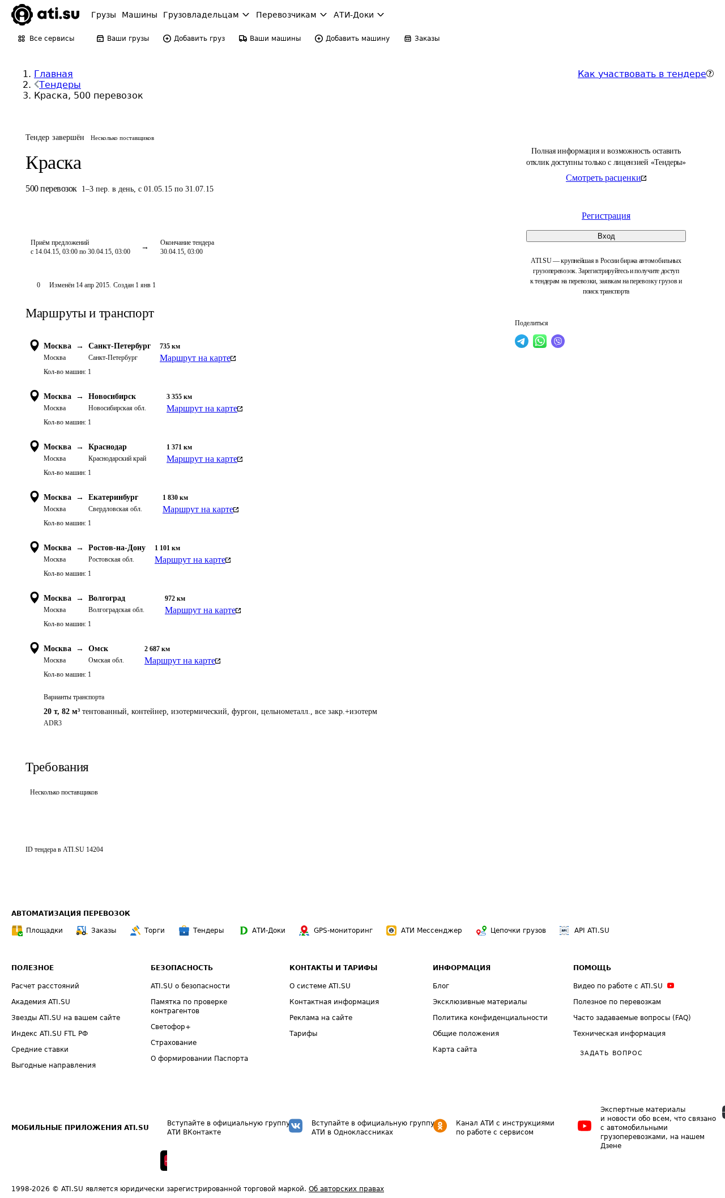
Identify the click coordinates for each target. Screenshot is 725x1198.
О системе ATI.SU (320, 986)
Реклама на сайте (320, 1018)
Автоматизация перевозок (70, 913)
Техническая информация (619, 1034)
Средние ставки (40, 1049)
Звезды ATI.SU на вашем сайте (65, 1018)
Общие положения (466, 1034)
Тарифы (303, 1034)
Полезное (32, 968)
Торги (154, 930)
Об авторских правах (346, 1189)
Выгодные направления (53, 1065)
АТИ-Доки (268, 930)
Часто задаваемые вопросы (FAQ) (632, 1018)
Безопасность (182, 968)
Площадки (44, 930)
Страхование (174, 1043)
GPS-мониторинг (343, 930)
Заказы (103, 930)
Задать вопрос (611, 1053)
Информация (462, 968)
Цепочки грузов (518, 930)
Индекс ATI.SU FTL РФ (49, 1034)
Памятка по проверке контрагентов (189, 1006)
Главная (53, 74)
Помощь (592, 968)
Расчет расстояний (45, 986)
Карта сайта (455, 1049)
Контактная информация (334, 1002)
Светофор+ (171, 1027)
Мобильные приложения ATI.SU (80, 1128)
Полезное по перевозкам (617, 1002)
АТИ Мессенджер (431, 930)
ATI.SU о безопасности (190, 986)
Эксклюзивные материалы (480, 1002)
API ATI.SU (591, 930)
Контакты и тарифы (333, 968)
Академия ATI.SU (40, 1002)
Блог (441, 986)
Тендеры (60, 84)
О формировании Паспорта (199, 1059)
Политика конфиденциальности (490, 1018)
